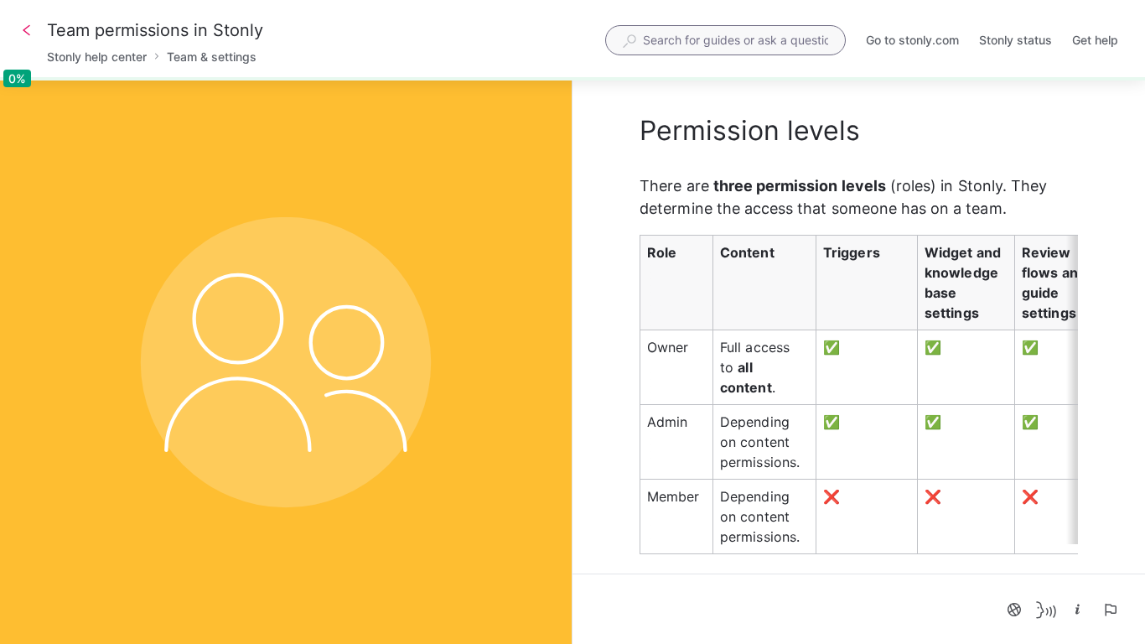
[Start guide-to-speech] (1046, 610)
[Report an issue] (1110, 610)
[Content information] (1078, 610)
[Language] (1014, 610)
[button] (859, 398)
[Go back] (27, 30)
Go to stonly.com (912, 41)
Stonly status (1015, 41)
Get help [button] (1095, 40)
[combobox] (725, 40)
